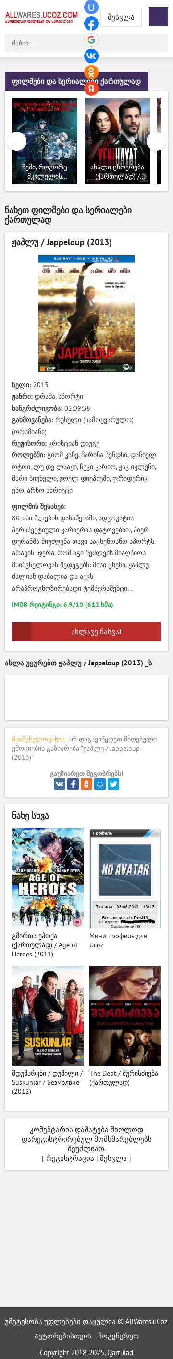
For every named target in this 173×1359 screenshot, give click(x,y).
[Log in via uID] (91, 7)
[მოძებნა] (158, 43)
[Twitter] (113, 784)
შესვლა (113, 1158)
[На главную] (43, 17)
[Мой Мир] (100, 784)
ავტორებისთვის (63, 1336)
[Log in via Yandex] (91, 88)
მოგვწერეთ (118, 1336)
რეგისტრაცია (70, 1158)
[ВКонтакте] (59, 784)
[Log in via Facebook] (91, 23)
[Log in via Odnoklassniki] (91, 72)
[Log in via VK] (91, 56)
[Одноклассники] (86, 784)
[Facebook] (73, 784)
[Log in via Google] (91, 40)
